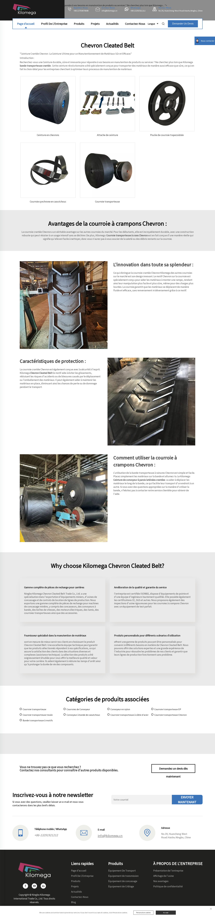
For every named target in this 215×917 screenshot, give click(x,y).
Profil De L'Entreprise (54, 23)
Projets (95, 23)
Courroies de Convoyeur (78, 709)
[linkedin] (43, 886)
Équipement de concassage (122, 881)
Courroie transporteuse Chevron (170, 714)
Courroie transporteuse (107, 201)
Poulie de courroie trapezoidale (167, 135)
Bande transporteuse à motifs (38, 720)
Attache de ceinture (107, 135)
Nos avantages (160, 881)
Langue (151, 23)
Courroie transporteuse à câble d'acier (129, 714)
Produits (79, 23)
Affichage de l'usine (163, 875)
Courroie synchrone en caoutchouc (48, 201)
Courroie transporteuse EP (167, 709)
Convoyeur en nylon (120, 709)
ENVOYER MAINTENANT (187, 799)
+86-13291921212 (137, 10)
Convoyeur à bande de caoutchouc (83, 714)
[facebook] (25, 886)
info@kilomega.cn (109, 10)
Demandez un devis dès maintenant (173, 770)
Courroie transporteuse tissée (38, 714)
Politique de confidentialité (168, 886)
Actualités (112, 23)
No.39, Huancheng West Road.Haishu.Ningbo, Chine (181, 10)
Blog (73, 902)
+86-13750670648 (81, 10)
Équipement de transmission (123, 875)
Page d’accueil (26, 23)
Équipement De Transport (122, 870)
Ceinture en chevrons (48, 135)
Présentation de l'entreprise (168, 870)
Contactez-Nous (135, 23)
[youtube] (34, 886)
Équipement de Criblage (121, 886)
